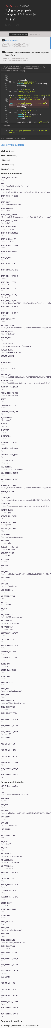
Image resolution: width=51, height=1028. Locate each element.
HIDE (16, 25)
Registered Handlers (11, 1021)
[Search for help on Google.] (6, 19)
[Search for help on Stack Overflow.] (14, 19)
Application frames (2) (18, 34)
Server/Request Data (11, 173)
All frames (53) (35, 34)
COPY (8, 25)
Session (5, 168)
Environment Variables (12, 782)
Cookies (5, 164)
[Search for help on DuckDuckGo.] (10, 19)
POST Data (6, 155)
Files (3, 159)
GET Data (5, 150)
